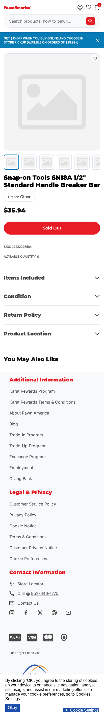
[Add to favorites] (89, 7)
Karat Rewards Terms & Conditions (42, 402)
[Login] (80, 7)
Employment (21, 467)
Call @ (38, 593)
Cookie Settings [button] (84, 710)
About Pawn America (29, 413)
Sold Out (52, 228)
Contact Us (28, 603)
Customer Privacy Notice (33, 547)
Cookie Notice (23, 525)
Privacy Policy (22, 514)
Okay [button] (12, 707)
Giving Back (20, 478)
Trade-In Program (26, 434)
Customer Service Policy (32, 503)
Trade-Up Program (27, 445)
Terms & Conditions (27, 536)
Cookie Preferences (28, 558)
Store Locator (30, 583)
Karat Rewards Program (32, 391)
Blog (13, 423)
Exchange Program (27, 456)
